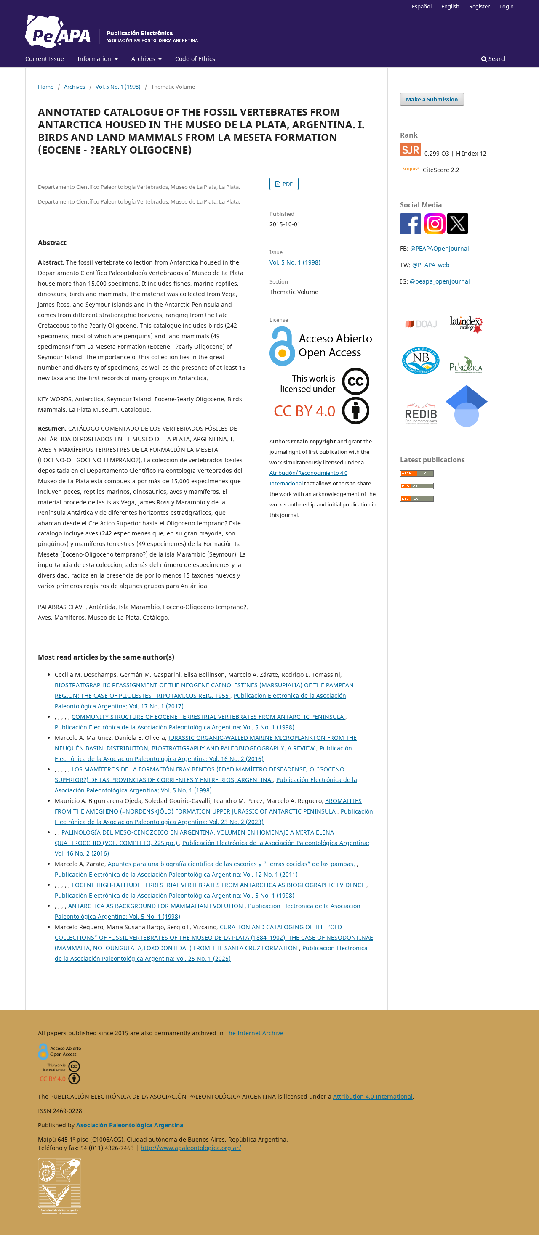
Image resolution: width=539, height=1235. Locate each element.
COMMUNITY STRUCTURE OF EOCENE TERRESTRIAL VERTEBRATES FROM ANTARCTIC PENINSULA (208, 717)
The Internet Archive (254, 1033)
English (450, 6)
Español (422, 6)
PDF (287, 184)
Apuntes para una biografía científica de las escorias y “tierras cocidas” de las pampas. (232, 864)
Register (479, 6)
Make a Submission (432, 99)
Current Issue (44, 59)
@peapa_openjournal (440, 281)
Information (95, 59)
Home (45, 86)
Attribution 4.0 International (373, 1096)
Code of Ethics (195, 59)
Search (497, 59)
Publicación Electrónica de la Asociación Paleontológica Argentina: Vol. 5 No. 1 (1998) (174, 727)
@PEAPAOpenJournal (439, 248)
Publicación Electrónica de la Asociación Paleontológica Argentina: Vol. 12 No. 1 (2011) (176, 874)
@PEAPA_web (431, 265)
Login (506, 6)
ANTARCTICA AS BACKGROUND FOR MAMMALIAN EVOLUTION (156, 906)
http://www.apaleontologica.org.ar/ (191, 1148)
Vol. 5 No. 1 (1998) (118, 86)
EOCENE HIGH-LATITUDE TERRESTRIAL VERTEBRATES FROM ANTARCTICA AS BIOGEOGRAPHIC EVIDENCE (219, 885)
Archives (144, 59)
